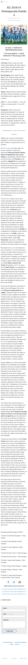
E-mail (8, 614)
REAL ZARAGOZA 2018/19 (14, 20)
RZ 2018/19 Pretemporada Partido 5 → (20, 643)
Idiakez (7, 198)
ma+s (5, 1)
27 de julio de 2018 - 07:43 (14, 18)
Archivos (14, 658)
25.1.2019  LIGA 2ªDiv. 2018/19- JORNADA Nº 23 (14, 591)
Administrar (23, 658)
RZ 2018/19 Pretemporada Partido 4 (14, 11)
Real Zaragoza (7, 148)
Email (19, 582)
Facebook (8, 582)
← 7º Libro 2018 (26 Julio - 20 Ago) (7, 643)
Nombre (5, 608)
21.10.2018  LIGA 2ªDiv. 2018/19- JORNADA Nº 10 (14, 594)
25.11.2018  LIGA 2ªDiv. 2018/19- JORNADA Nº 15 (14, 589)
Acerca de (5, 658)
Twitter (14, 582)
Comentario (5, 619)
